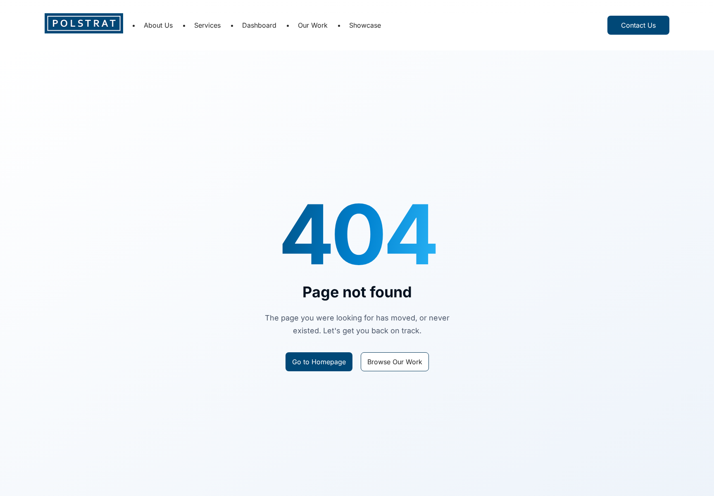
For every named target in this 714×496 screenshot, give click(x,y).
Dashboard (259, 25)
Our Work (313, 25)
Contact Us (638, 25)
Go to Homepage (319, 362)
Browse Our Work (394, 362)
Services (207, 25)
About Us (158, 25)
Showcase (365, 25)
